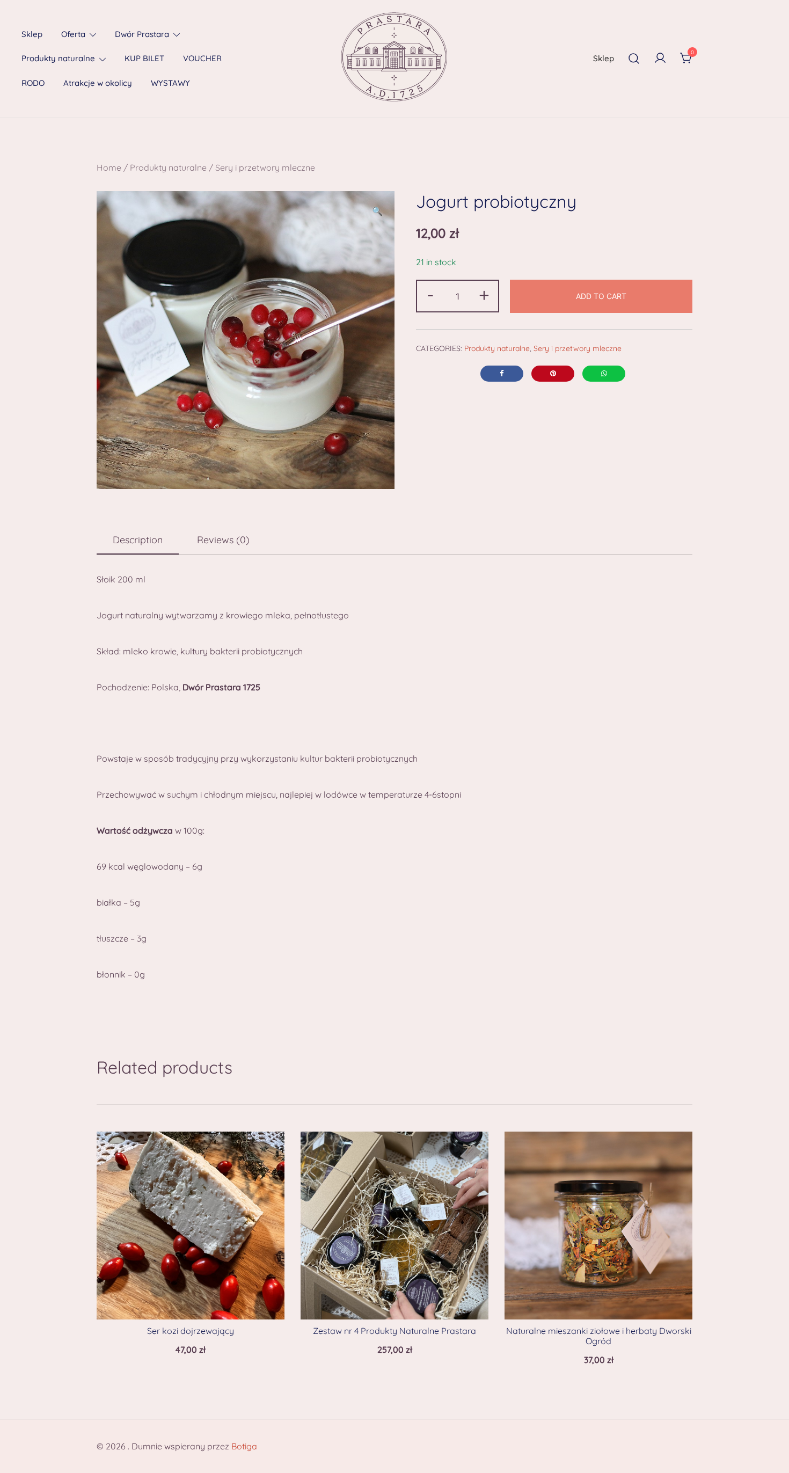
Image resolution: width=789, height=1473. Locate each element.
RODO (33, 83)
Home (109, 167)
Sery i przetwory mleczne (265, 167)
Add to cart (601, 296)
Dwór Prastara (142, 34)
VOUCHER (202, 58)
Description (138, 540)
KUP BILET (144, 58)
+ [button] (484, 295)
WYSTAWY (170, 83)
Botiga (244, 1446)
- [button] (430, 295)
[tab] (138, 541)
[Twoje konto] (660, 58)
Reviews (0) (223, 540)
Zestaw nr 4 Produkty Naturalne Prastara (394, 1330)
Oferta (73, 34)
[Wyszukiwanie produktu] (633, 58)
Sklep (31, 34)
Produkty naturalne (58, 58)
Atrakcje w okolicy (97, 83)
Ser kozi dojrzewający (190, 1330)
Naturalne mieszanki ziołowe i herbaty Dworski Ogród (598, 1335)
